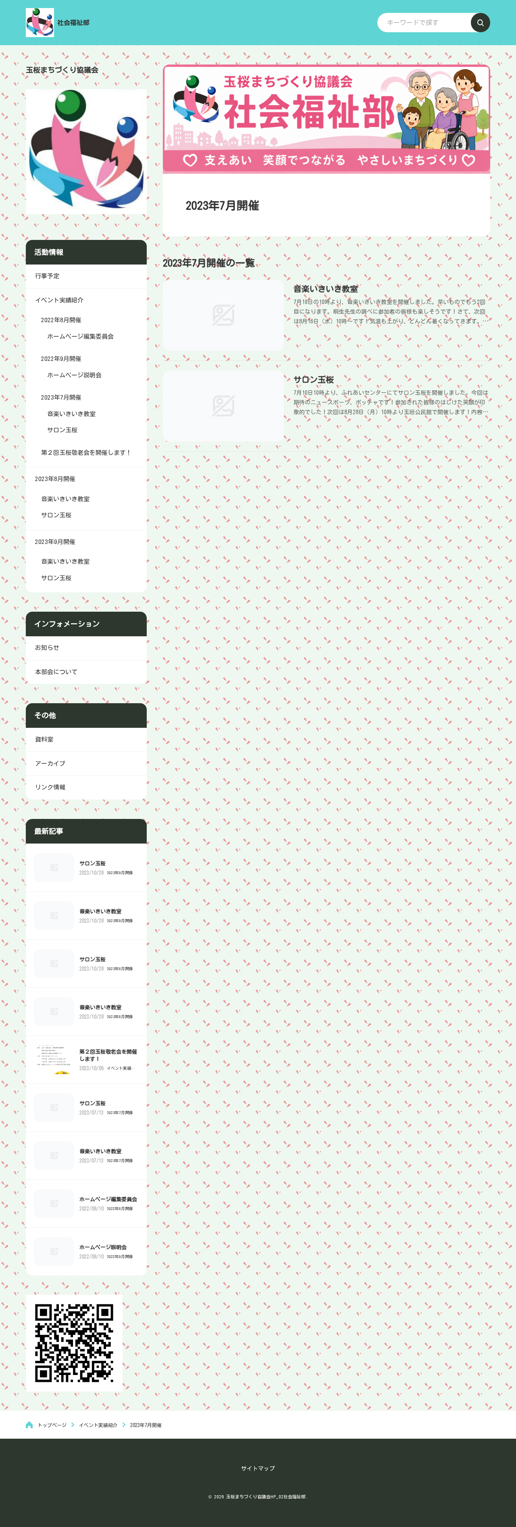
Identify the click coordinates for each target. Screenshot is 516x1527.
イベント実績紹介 (121, 1068)
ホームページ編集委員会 (108, 1199)
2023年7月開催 (120, 1112)
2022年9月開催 (120, 1256)
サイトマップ (258, 1468)
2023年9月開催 (120, 873)
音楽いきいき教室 (325, 289)
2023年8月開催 (120, 969)
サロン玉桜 (313, 379)
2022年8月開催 (120, 1208)
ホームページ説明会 (103, 1247)
